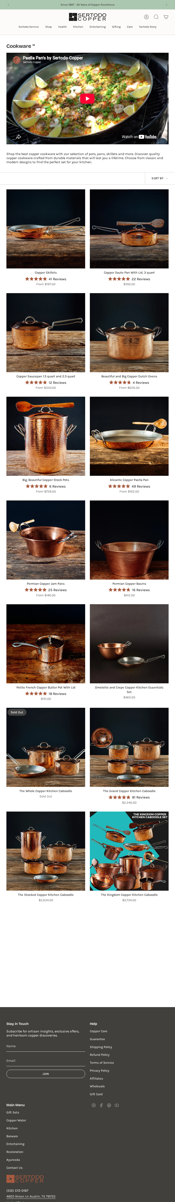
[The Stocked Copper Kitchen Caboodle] (45, 851)
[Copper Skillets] (45, 228)
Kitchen (12, 1128)
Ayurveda (13, 1160)
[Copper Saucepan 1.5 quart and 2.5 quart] (45, 332)
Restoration (14, 1152)
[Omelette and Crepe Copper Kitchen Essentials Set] (129, 643)
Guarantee (97, 1039)
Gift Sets (12, 1112)
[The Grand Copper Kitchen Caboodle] (129, 747)
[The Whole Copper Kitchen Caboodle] (45, 747)
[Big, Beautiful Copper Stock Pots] (45, 436)
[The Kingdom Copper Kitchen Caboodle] (129, 851)
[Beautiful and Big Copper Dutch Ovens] (129, 332)
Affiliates (96, 1078)
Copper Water (16, 1120)
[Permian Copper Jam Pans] (45, 540)
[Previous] (8, 5)
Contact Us (14, 1168)
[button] (28, 27)
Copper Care (98, 1031)
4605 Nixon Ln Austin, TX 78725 (30, 1196)
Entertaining (15, 1144)
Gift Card (96, 1094)
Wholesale (97, 1086)
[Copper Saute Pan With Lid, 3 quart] (129, 228)
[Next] (167, 5)
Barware (12, 1136)
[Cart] (166, 17)
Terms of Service (102, 1063)
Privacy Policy (99, 1070)
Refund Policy (99, 1055)
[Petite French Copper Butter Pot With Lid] (45, 643)
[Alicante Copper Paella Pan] (129, 436)
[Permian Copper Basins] (129, 540)
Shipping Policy (101, 1047)
